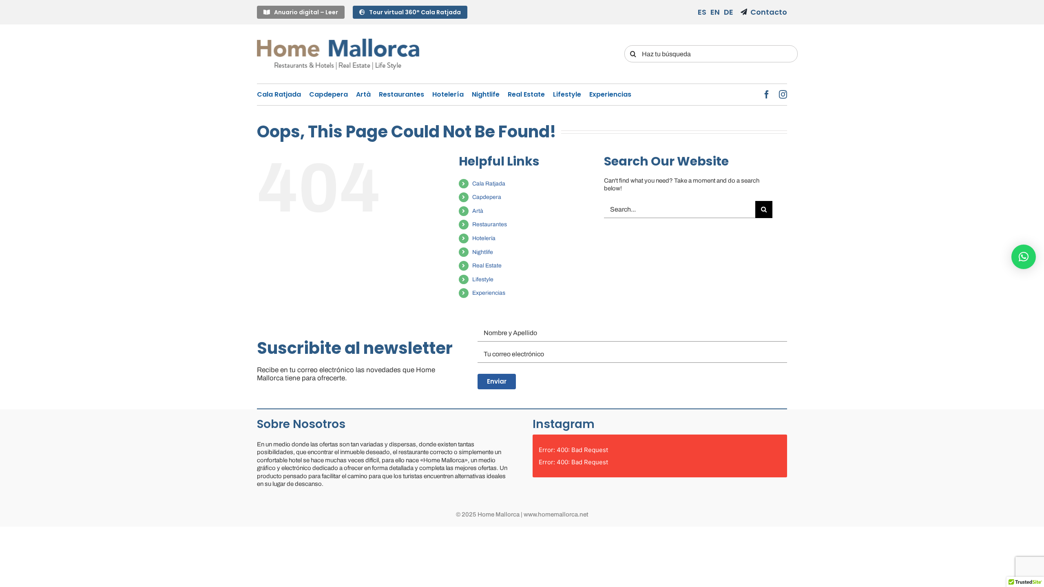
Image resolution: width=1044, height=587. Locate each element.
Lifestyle (482, 279)
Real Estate (487, 266)
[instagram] (783, 94)
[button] (1023, 257)
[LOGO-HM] (338, 39)
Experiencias (488, 293)
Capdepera (486, 197)
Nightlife (482, 252)
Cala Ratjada (488, 184)
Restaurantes (489, 224)
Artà (477, 211)
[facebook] (767, 94)
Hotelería (483, 238)
